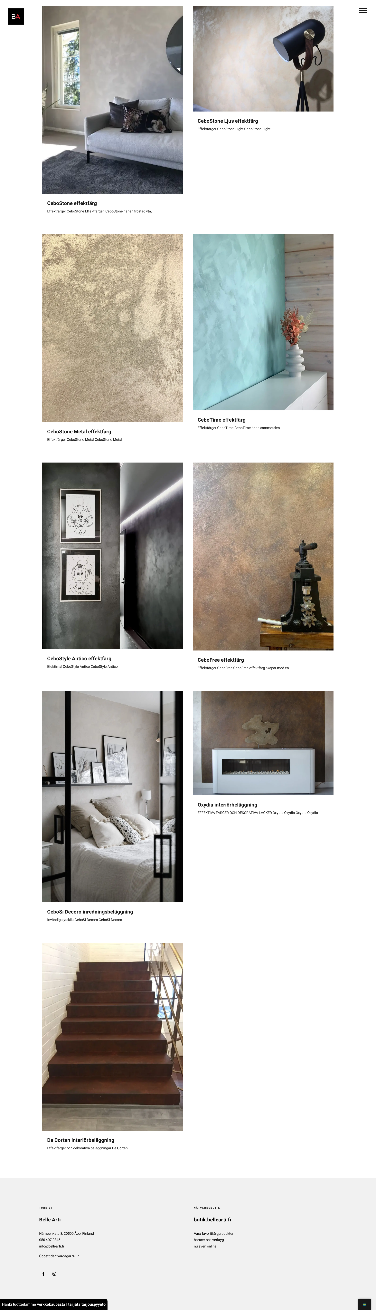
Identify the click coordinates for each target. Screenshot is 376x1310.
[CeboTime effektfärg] (263, 322)
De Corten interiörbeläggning (80, 1140)
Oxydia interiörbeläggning (227, 805)
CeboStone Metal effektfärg (79, 431)
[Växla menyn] (363, 10)
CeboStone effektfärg (72, 203)
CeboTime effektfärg (222, 420)
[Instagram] (54, 1273)
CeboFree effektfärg (221, 660)
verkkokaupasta (51, 1304)
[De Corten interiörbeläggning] (112, 1037)
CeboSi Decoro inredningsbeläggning (90, 912)
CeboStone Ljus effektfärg (228, 121)
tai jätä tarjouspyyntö (87, 1304)
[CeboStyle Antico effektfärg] (112, 556)
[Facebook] (43, 1273)
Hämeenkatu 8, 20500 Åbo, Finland (66, 1233)
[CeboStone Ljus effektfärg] (263, 59)
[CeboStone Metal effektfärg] (112, 328)
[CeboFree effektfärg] (263, 556)
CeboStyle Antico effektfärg (79, 658)
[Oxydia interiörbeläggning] (263, 743)
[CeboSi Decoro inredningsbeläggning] (112, 796)
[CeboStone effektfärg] (112, 100)
